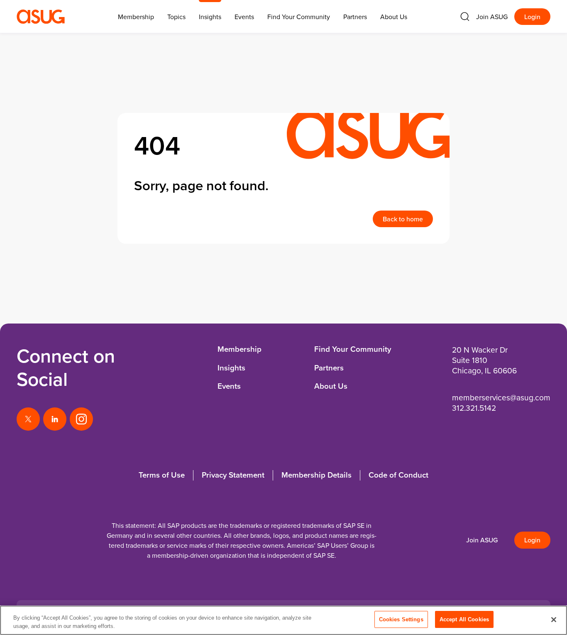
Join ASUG (492, 16)
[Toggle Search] (464, 16)
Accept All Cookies (464, 619)
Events (244, 16)
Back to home (403, 218)
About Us (393, 16)
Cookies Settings (401, 619)
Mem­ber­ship (136, 16)
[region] (283, 620)
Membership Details (316, 475)
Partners (355, 16)
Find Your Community (298, 16)
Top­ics (176, 16)
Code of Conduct (398, 475)
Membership (240, 349)
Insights (210, 16)
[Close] (554, 619)
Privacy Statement (233, 475)
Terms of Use (162, 475)
